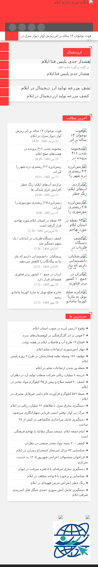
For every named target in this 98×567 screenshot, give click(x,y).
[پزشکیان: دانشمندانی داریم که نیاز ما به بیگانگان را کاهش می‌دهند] (49, 261)
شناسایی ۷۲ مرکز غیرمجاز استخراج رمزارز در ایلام (50, 450)
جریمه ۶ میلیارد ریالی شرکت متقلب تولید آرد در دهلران (47, 375)
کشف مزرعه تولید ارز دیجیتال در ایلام (58, 96)
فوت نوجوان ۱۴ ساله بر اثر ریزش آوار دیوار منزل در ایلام (56, 38)
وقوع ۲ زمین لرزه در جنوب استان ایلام (59, 328)
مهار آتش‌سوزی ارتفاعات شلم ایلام (61, 349)
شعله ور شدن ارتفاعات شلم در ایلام (60, 368)
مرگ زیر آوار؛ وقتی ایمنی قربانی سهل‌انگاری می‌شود (49, 412)
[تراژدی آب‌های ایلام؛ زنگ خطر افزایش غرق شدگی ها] (49, 190)
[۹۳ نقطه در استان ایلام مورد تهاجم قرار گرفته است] (49, 225)
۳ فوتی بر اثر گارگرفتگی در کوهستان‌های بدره (54, 335)
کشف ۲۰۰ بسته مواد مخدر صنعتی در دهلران (55, 443)
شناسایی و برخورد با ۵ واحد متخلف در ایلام (56, 476)
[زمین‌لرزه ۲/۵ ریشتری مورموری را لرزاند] (49, 207)
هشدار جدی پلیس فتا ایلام (68, 73)
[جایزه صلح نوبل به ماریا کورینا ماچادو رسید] (49, 296)
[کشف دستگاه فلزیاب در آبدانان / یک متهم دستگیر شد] (49, 243)
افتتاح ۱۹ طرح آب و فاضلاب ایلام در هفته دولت (53, 342)
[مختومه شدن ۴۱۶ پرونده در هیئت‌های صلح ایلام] (49, 154)
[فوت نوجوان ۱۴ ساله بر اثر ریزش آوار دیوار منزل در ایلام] (49, 136)
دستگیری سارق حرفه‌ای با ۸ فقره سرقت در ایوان (51, 469)
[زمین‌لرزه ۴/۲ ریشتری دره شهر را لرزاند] (49, 172)
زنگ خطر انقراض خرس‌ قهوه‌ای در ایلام (58, 483)
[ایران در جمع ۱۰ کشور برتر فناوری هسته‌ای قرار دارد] (49, 279)
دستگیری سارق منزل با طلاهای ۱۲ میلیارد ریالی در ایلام (48, 405)
